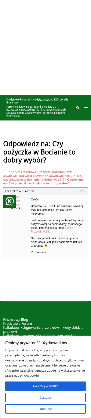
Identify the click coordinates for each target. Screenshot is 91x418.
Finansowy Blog (15, 319)
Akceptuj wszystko (45, 386)
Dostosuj (45, 397)
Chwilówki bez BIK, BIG (66, 175)
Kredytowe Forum (17, 323)
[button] (77, 108)
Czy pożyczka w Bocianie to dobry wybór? (33, 179)
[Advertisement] (45, 47)
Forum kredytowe (23, 171)
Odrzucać (45, 409)
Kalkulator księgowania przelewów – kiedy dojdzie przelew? (43, 329)
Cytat (31, 191)
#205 (83, 191)
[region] (45, 377)
